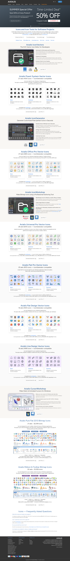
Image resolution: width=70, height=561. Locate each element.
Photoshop (60, 210)
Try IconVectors (40, 37)
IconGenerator (28, 107)
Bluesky (31, 540)
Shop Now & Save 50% (15, 20)
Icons (14, 4)
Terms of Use (21, 540)
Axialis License (21, 542)
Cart (55, 1)
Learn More (42, 69)
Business (12, 100)
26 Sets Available (52, 238)
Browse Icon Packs (19, 37)
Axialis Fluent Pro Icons (11, 550)
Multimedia (13, 287)
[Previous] (5, 16)
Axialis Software (34, 559)
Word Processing (32, 100)
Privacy (20, 541)
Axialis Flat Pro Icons (11, 551)
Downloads (18, 4)
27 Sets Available (52, 92)
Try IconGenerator (29, 37)
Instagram (31, 542)
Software (9, 4)
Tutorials (30, 4)
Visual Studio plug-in (55, 211)
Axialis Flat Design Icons (11, 553)
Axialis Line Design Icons (12, 552)
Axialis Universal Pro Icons (12, 547)
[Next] (63, 95)
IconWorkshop (10, 541)
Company (35, 4)
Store (22, 4)
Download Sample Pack (30, 111)
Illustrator (38, 211)
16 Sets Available (52, 320)
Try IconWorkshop (50, 37)
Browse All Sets (52, 102)
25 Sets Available (52, 279)
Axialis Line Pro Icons (11, 545)
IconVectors (19, 522)
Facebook (31, 541)
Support (26, 4)
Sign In (60, 1)
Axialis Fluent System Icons (12, 546)
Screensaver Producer (11, 542)
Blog (39, 4)
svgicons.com (60, 545)
